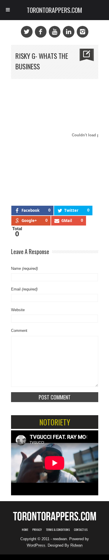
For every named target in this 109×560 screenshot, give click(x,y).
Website (18, 310)
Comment (19, 330)
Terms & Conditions (58, 529)
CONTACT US (80, 529)
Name (24, 268)
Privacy (37, 529)
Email (24, 289)
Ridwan (76, 545)
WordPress (36, 545)
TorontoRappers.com (54, 10)
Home (25, 529)
